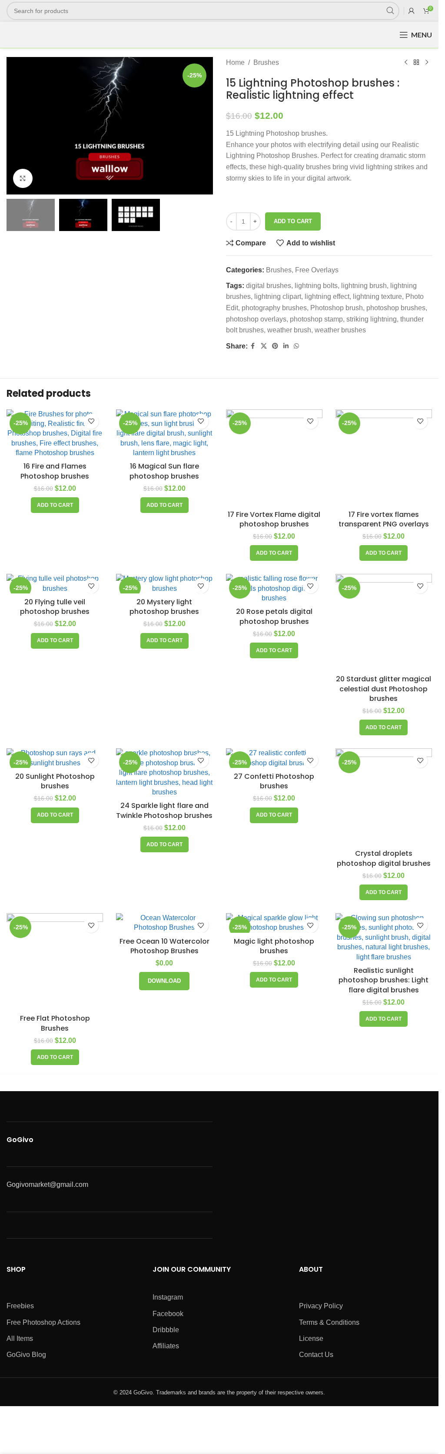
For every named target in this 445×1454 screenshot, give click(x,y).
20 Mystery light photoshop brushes (164, 606)
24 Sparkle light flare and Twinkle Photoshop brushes (164, 810)
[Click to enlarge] (23, 178)
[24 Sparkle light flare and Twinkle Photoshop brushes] (164, 772)
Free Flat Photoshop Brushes (55, 1023)
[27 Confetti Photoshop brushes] (274, 758)
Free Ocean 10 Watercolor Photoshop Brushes (164, 946)
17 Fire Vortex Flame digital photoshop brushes (274, 519)
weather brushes (340, 330)
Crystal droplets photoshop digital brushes (384, 858)
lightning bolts (316, 285)
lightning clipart (277, 296)
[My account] (411, 11)
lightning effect (327, 296)
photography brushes (274, 308)
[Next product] (427, 62)
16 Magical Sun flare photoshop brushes (164, 471)
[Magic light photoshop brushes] (274, 923)
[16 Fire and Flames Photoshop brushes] (55, 433)
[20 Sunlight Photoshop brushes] (55, 758)
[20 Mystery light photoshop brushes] (164, 583)
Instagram (168, 1297)
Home (235, 62)
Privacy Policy (321, 1306)
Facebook (168, 1313)
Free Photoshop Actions (43, 1322)
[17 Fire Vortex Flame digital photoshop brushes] (274, 457)
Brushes (266, 62)
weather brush (289, 330)
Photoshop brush (336, 308)
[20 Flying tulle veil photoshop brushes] (55, 583)
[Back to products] (416, 62)
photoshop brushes (395, 308)
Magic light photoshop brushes (274, 946)
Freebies (20, 1306)
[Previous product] (406, 62)
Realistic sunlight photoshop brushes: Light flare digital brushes (383, 980)
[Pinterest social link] (275, 346)
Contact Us (316, 1354)
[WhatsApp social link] (296, 346)
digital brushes (268, 285)
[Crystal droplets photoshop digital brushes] (383, 796)
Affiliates (166, 1346)
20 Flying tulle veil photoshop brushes (55, 606)
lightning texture (377, 296)
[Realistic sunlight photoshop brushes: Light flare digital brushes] (383, 937)
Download (164, 981)
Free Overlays (317, 270)
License (311, 1338)
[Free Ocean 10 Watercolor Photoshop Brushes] (164, 923)
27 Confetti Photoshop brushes (274, 781)
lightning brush (364, 285)
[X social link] (263, 346)
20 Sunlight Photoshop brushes (55, 781)
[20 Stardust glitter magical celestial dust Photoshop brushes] (383, 622)
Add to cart (293, 221)
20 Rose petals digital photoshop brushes (274, 616)
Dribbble (166, 1329)
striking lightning (371, 319)
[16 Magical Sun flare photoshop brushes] (164, 433)
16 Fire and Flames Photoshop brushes (54, 471)
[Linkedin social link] (286, 346)
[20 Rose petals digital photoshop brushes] (274, 588)
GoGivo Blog (26, 1354)
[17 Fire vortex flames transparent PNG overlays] (383, 457)
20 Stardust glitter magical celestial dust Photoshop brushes (383, 689)
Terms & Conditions (329, 1322)
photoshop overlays (256, 319)
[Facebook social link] (253, 346)
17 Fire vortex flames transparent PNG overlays (384, 519)
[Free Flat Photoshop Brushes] (55, 961)
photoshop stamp (316, 319)
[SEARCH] (390, 11)
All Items (20, 1338)
